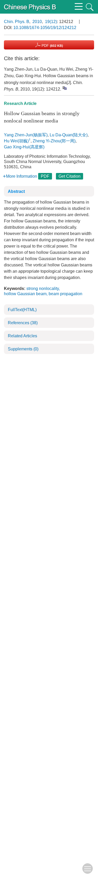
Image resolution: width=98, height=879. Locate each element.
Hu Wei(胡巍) (16, 141)
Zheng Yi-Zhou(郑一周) (54, 141)
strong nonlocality (42, 288)
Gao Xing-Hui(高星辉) (24, 147)
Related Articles (22, 336)
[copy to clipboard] (64, 88)
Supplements (23, 349)
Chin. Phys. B (16, 21)
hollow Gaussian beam (25, 294)
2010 (37, 21)
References (23, 323)
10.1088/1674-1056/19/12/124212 (44, 27)
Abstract (16, 191)
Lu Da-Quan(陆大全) (69, 135)
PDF (52, 45)
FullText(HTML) (22, 309)
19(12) (51, 21)
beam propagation (65, 294)
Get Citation (69, 176)
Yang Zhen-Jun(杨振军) (26, 135)
